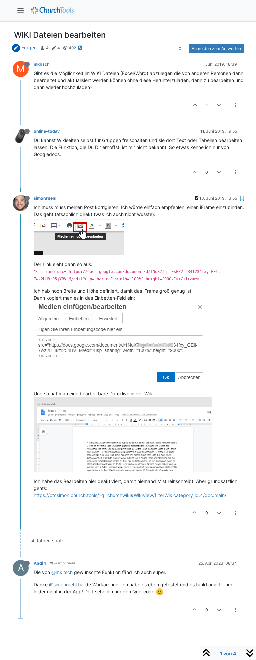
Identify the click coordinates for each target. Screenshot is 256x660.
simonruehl (45, 198)
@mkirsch (62, 572)
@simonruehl (64, 563)
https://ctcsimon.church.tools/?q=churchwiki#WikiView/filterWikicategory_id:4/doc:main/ (130, 495)
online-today (47, 131)
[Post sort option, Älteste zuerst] (180, 48)
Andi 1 (40, 563)
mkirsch (42, 64)
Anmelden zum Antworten (216, 48)
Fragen (29, 47)
